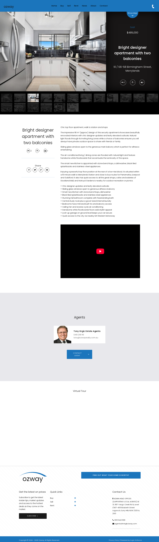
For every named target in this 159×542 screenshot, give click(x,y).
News (84, 5)
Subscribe (31, 516)
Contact (104, 5)
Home (54, 5)
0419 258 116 (79, 334)
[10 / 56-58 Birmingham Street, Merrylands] (53, 51)
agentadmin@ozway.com (126, 523)
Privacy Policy (114, 540)
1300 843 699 (119, 520)
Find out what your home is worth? (111, 475)
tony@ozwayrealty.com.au (86, 337)
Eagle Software (136, 540)
